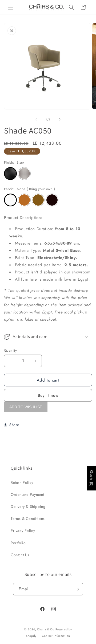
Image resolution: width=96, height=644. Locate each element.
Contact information (56, 636)
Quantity (10, 350)
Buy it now (48, 395)
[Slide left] (36, 119)
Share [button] (14, 424)
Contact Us (20, 554)
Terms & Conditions (28, 518)
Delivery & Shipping (28, 506)
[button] (11, 7)
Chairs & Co (45, 629)
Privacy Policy (23, 530)
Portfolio (18, 542)
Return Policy (22, 482)
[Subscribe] (77, 589)
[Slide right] (60, 119)
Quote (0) (91, 478)
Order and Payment (27, 494)
